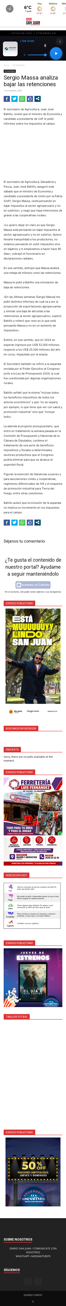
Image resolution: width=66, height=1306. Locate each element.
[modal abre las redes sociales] (37, 98)
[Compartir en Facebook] (7, 98)
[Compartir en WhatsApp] (22, 98)
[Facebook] (28, 1281)
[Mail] (38, 1281)
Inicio (6, 65)
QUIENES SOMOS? (33, 1295)
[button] (6, 21)
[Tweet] (14, 98)
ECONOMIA (19, 65)
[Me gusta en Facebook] (30, 98)
